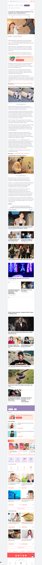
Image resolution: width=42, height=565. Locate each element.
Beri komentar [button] (19, 417)
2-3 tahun (16, 5)
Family (15, 409)
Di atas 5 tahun (27, 5)
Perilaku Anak (11, 409)
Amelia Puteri (19, 36)
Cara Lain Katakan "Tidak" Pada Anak (21, 153)
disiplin (13, 182)
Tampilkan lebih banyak (21, 508)
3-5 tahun (21, 5)
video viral (10, 41)
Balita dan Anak (11, 5)
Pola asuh (19, 139)
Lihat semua (31, 440)
